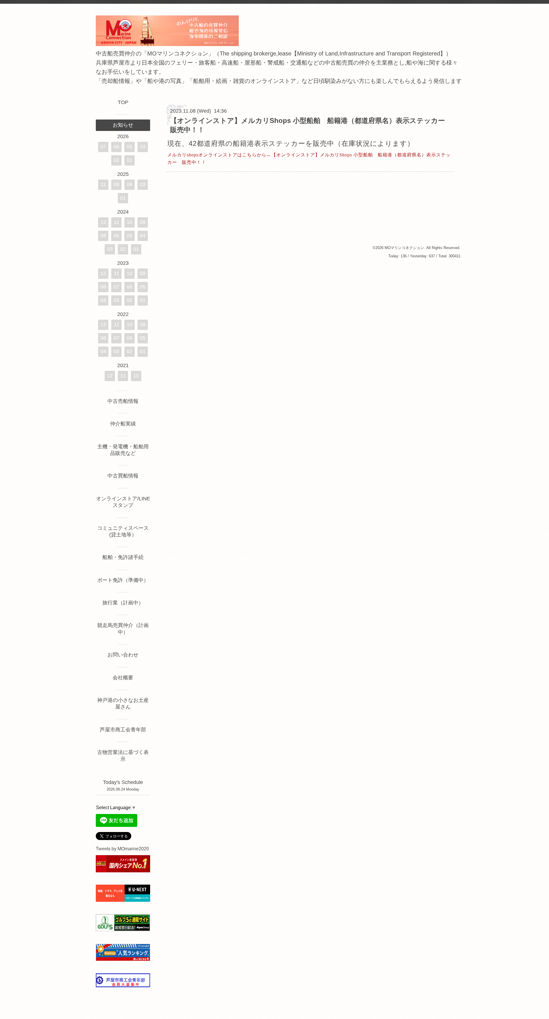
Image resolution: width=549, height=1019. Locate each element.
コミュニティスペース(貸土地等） (123, 531)
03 (143, 147)
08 (129, 184)
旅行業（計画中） (123, 603)
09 (116, 184)
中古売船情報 (123, 401)
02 (116, 160)
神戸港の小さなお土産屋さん (123, 703)
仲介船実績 (125, 424)
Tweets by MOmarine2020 (122, 848)
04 (143, 235)
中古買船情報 (123, 476)
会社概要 (123, 677)
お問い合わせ (123, 655)
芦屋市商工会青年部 (123, 730)
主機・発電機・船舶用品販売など (123, 450)
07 (103, 147)
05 (129, 147)
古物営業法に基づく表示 (123, 755)
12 (103, 222)
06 (116, 147)
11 (103, 184)
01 (129, 160)
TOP (123, 102)
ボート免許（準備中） (123, 580)
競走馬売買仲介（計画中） (123, 628)
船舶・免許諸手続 (123, 557)
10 (129, 222)
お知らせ (123, 125)
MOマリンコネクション (404, 248)
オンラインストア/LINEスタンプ (123, 502)
